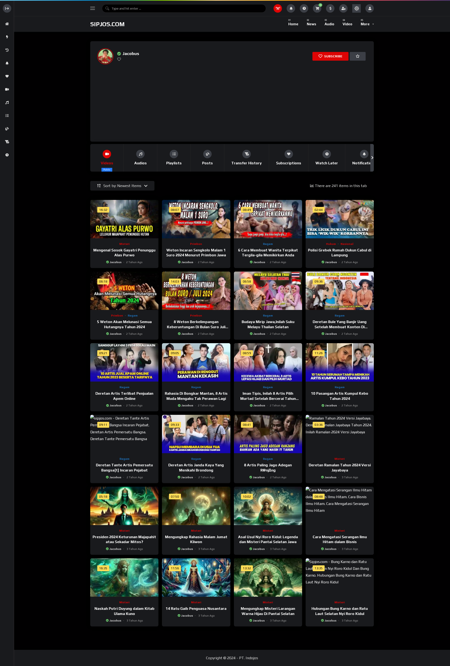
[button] (92, 158)
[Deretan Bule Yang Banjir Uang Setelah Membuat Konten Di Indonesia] (340, 291)
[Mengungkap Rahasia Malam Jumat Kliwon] (196, 506)
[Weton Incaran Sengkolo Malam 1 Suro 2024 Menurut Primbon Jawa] (196, 219)
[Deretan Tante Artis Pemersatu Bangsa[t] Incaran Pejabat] (124, 434)
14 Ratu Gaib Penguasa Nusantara (196, 608)
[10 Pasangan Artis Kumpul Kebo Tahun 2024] (340, 362)
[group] (107, 158)
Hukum (331, 244)
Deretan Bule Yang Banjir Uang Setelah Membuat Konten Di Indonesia (340, 327)
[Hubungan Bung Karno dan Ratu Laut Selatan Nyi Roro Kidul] (340, 577)
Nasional (347, 244)
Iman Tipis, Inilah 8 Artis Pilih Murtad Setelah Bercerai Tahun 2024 (268, 398)
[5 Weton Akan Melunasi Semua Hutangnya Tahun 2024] (124, 291)
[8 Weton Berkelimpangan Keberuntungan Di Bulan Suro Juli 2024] (196, 291)
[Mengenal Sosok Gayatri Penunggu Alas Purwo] (124, 219)
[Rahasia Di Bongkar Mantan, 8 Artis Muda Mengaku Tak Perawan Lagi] (196, 362)
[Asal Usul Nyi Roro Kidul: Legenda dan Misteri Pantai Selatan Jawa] (268, 506)
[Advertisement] (233, 99)
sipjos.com (107, 24)
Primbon (196, 244)
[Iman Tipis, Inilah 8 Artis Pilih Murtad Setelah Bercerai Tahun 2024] (268, 362)
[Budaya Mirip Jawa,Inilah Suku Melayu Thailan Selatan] (268, 291)
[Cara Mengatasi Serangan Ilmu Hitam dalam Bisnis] (340, 506)
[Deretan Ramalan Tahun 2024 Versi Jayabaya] (340, 434)
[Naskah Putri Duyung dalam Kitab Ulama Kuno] (124, 577)
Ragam (268, 244)
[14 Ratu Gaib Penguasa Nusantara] (196, 577)
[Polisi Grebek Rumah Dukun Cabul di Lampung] (340, 219)
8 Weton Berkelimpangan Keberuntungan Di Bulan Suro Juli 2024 (196, 327)
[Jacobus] (105, 56)
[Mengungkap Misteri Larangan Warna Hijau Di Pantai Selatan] (268, 577)
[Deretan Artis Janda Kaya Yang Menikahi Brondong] (196, 434)
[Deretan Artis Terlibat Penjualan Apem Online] (124, 362)
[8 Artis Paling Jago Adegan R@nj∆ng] (268, 434)
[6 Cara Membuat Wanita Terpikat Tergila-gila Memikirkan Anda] (268, 219)
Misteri (124, 244)
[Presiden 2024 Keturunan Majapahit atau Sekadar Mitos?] (124, 506)
